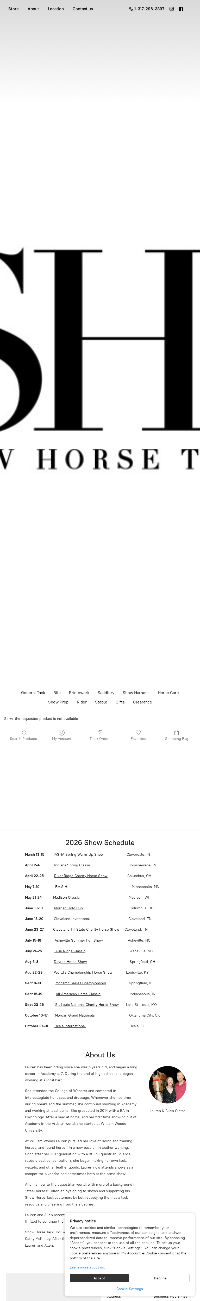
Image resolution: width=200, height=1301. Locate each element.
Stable (101, 702)
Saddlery (106, 692)
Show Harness (136, 692)
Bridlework (79, 692)
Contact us (83, 8)
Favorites (138, 739)
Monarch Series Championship (80, 983)
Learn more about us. (87, 1267)
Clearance (142, 702)
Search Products (23, 739)
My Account (61, 739)
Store (13, 8)
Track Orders (100, 739)
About (33, 8)
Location (56, 8)
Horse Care (168, 692)
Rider (82, 702)
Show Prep (58, 702)
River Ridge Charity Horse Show (81, 876)
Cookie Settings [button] (129, 1289)
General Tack (33, 692)
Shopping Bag (176, 739)
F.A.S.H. (61, 887)
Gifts (120, 702)
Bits (57, 692)
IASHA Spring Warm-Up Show (79, 854)
